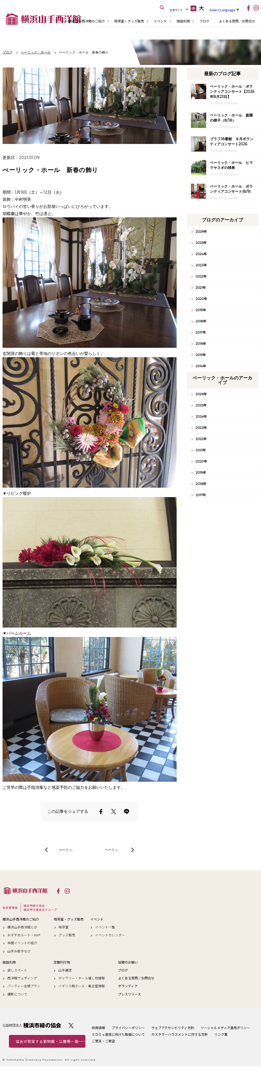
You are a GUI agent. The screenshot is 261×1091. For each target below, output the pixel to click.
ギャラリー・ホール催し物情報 (81, 978)
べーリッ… (66, 850)
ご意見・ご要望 (103, 1041)
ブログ (204, 21)
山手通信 (65, 970)
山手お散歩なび (19, 951)
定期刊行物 (62, 962)
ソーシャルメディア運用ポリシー (225, 1027)
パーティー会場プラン (23, 986)
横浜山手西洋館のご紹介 (86, 21)
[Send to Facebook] (101, 811)
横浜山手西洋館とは (22, 927)
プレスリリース (129, 994)
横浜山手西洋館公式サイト (43, 19)
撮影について (17, 994)
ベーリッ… (112, 850)
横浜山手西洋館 (25, 890)
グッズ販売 (67, 935)
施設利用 (183, 21)
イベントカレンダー (110, 935)
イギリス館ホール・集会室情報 (81, 986)
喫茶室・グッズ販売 (129, 21)
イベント (160, 21)
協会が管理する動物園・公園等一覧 (47, 1041)
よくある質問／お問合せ (237, 21)
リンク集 (221, 1034)
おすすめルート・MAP (24, 935)
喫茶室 (64, 927)
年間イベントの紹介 (22, 943)
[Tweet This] (114, 811)
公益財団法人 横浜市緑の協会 (32, 1025)
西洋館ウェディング (22, 978)
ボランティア (128, 986)
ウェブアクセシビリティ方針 (172, 1027)
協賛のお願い (128, 962)
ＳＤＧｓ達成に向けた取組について (118, 1034)
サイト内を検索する (162, 7)
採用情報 (98, 1027)
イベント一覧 (105, 927)
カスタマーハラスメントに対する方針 (179, 1034)
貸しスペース (17, 970)
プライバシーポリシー (128, 1027)
